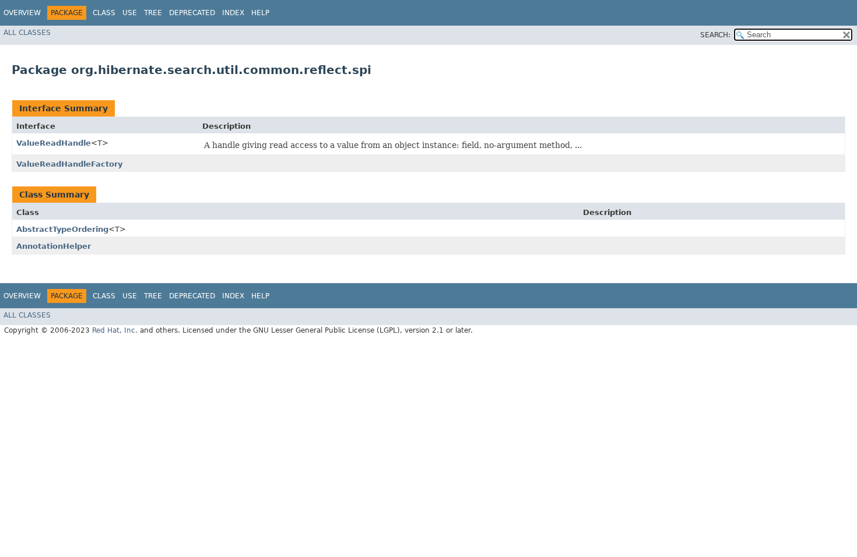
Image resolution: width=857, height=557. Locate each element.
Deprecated (192, 13)
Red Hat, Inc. (115, 330)
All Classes (27, 33)
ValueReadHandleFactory (69, 164)
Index (233, 13)
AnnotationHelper (53, 246)
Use (129, 13)
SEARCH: (715, 35)
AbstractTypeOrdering (62, 229)
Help (260, 13)
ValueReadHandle (53, 143)
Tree (153, 13)
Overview (22, 13)
